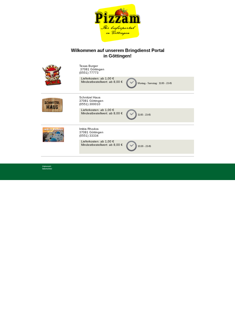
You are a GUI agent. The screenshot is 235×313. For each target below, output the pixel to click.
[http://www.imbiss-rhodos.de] (52, 142)
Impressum (46, 166)
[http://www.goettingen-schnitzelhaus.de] (52, 113)
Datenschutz (47, 169)
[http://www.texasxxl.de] (52, 85)
